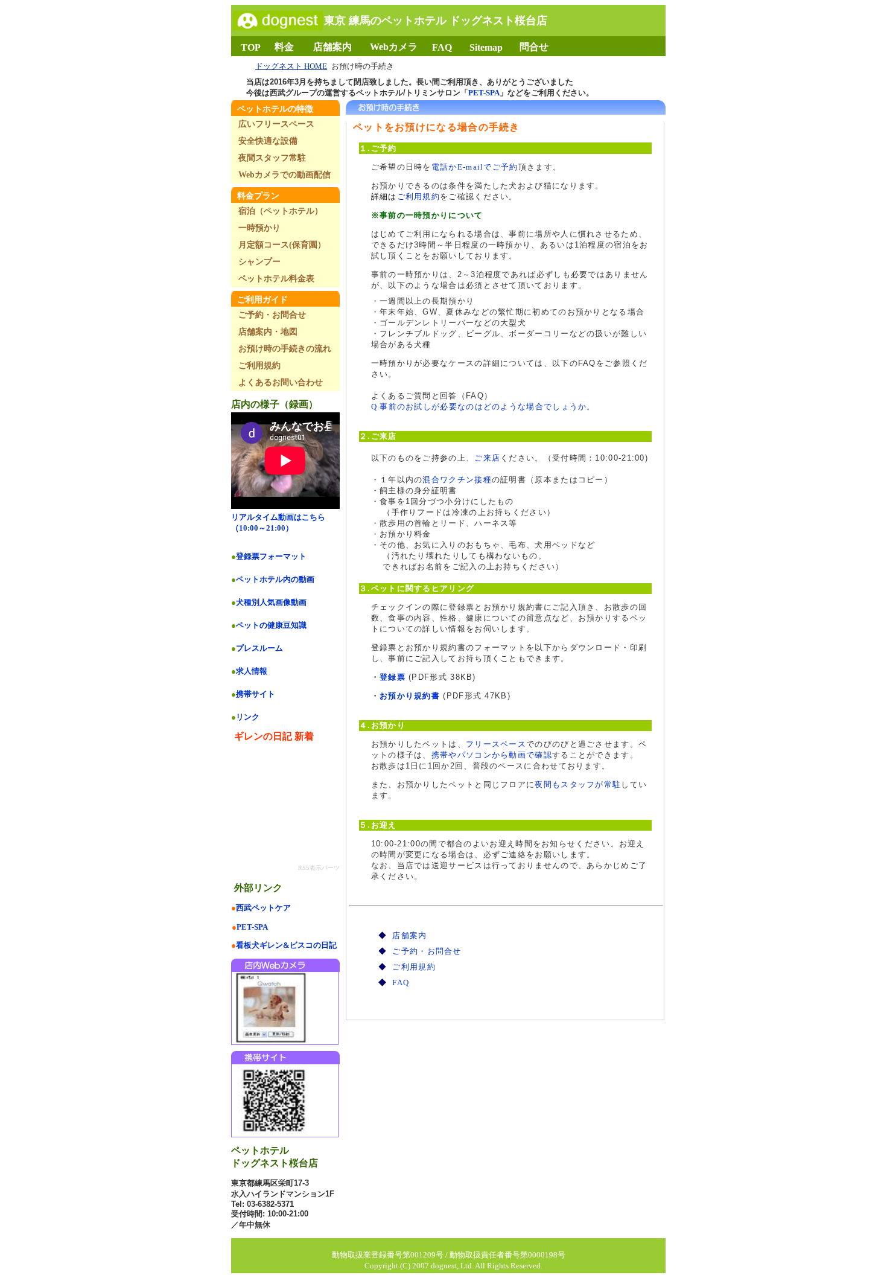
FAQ (400, 982)
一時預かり (259, 227)
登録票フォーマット (271, 556)
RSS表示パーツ (319, 867)
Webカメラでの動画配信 (284, 174)
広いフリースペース (276, 124)
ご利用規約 (418, 196)
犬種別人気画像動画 (271, 602)
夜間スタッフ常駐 (272, 157)
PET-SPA (484, 92)
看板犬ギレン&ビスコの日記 (286, 945)
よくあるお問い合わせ (280, 382)
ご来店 (487, 457)
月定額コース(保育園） (282, 244)
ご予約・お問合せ (426, 951)
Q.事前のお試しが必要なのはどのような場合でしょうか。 (483, 406)
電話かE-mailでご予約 (474, 166)
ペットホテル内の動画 (275, 579)
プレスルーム (259, 648)
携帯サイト (255, 693)
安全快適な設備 (267, 140)
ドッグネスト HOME (291, 66)
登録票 (392, 677)
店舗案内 (409, 935)
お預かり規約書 (410, 695)
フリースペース (496, 744)
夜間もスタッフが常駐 (578, 784)
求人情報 (251, 671)
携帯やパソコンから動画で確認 (491, 754)
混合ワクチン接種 (456, 479)
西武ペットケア (263, 907)
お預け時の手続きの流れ (284, 348)
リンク (247, 716)
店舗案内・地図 (267, 331)
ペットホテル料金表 (276, 278)
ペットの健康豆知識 (271, 625)
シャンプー (259, 261)
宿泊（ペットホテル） (280, 211)
